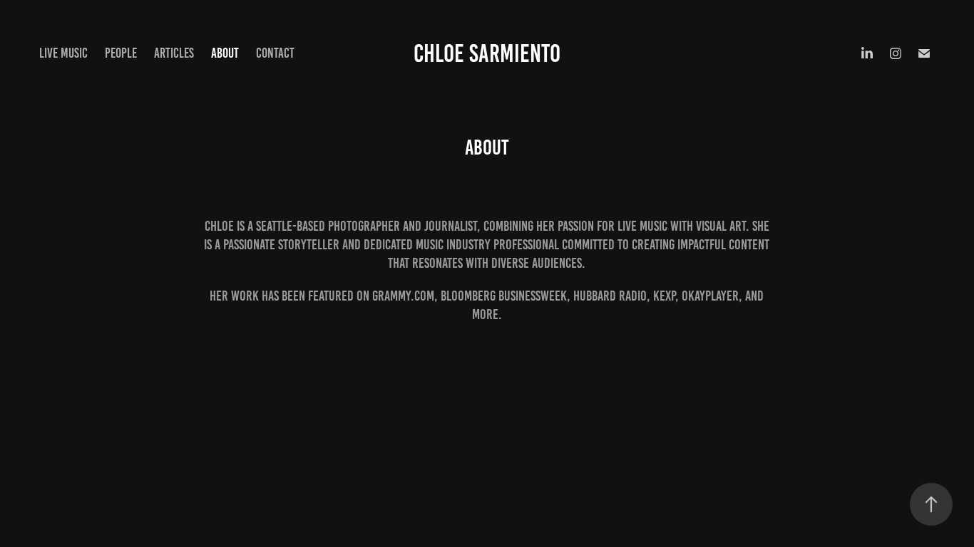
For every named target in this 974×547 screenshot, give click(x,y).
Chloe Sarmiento (487, 53)
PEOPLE (121, 53)
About (225, 53)
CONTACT (275, 53)
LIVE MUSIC (63, 53)
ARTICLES (174, 53)
